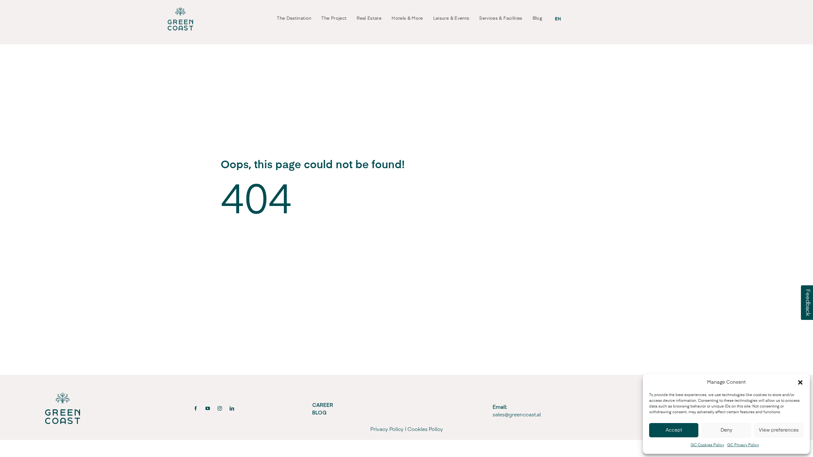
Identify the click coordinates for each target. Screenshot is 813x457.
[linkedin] (232, 408)
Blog (537, 18)
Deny (726, 430)
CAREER (322, 404)
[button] (800, 382)
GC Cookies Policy (707, 445)
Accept (674, 430)
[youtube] (208, 408)
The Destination (294, 18)
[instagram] (220, 408)
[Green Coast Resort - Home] (180, 19)
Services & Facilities (500, 18)
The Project (333, 18)
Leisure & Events (451, 18)
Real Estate (369, 18)
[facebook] (195, 408)
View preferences (779, 430)
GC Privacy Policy (743, 445)
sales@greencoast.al (517, 415)
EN (558, 19)
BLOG (319, 412)
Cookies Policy (425, 429)
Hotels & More (407, 18)
